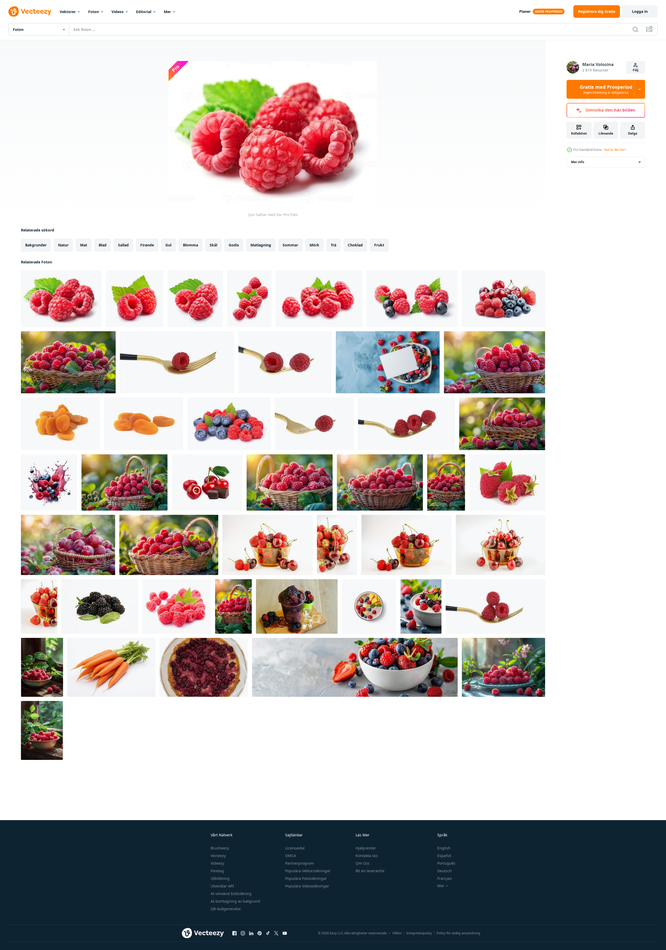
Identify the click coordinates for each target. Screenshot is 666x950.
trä (333, 244)
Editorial (143, 11)
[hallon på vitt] (507, 482)
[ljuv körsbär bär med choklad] (207, 482)
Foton (93, 11)
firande (147, 244)
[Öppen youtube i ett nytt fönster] (285, 933)
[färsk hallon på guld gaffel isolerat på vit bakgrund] (285, 362)
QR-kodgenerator (226, 908)
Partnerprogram (299, 863)
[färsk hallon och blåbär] (229, 423)
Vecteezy (218, 855)
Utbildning (220, 878)
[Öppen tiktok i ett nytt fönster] (268, 933)
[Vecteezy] (29, 11)
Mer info (577, 162)
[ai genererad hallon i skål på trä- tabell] (42, 667)
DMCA (290, 855)
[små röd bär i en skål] (267, 545)
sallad (123, 244)
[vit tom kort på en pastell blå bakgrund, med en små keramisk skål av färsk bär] (388, 362)
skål (213, 244)
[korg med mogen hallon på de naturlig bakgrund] (494, 362)
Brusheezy (220, 848)
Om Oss (363, 863)
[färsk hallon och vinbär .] (412, 298)
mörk (314, 244)
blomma (190, 244)
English (443, 848)
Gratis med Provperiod (606, 89)
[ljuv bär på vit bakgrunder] (503, 298)
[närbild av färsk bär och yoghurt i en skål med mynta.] (420, 606)
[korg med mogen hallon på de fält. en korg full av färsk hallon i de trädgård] (124, 482)
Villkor (397, 933)
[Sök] (635, 29)
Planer (525, 11)
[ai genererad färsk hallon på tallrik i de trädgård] (503, 667)
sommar (290, 244)
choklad (355, 244)
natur (63, 244)
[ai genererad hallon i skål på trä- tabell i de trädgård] (42, 730)
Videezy (217, 863)
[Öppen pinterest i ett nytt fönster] (260, 933)
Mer (167, 11)
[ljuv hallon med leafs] (176, 606)
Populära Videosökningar (307, 885)
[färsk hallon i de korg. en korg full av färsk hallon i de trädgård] (290, 482)
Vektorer (68, 11)
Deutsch (444, 870)
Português (446, 863)
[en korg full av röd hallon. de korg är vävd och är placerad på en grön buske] (233, 606)
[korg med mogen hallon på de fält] (68, 362)
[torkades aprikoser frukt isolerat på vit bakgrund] (60, 423)
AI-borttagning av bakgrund (235, 901)
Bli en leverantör (370, 870)
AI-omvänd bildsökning (231, 893)
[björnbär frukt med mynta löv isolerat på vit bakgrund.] (99, 606)
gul (168, 244)
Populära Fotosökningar (306, 878)
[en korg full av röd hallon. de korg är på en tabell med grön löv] (446, 482)
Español (444, 855)
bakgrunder (36, 244)
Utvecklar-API (222, 885)
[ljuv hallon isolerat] (249, 298)
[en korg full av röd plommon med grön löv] (68, 545)
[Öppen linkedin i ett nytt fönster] (251, 933)
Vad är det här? (615, 149)
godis (234, 244)
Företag (217, 870)
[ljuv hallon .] (134, 298)
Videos (117, 11)
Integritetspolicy (419, 933)
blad (103, 244)
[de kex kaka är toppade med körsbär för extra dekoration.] (204, 667)
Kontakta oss (367, 855)
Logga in (640, 11)
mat (83, 244)
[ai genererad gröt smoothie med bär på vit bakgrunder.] (369, 606)
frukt (379, 244)
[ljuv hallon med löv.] (61, 298)
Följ (636, 70)
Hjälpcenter (366, 848)
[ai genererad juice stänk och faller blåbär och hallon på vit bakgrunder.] (49, 482)
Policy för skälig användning (458, 933)
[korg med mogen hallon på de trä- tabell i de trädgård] (380, 482)
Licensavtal (295, 848)
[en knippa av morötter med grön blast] (111, 667)
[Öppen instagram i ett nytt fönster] (243, 933)
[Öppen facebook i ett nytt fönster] (234, 933)
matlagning (260, 244)
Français (444, 878)
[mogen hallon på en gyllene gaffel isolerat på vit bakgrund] (177, 362)
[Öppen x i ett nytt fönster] (276, 933)
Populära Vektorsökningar (308, 870)
